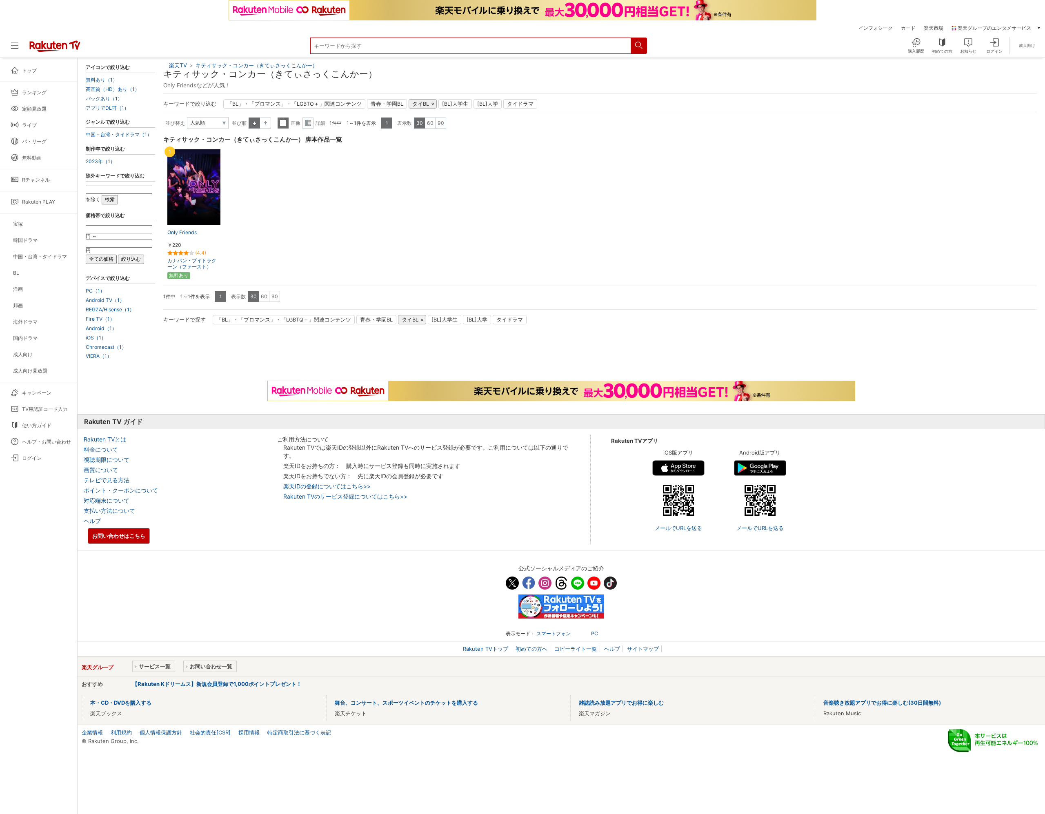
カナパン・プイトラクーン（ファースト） (191, 263)
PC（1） (95, 291)
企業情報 (92, 732)
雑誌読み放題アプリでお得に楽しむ (621, 702)
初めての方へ (531, 648)
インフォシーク (875, 28)
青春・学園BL (387, 104)
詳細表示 (308, 123)
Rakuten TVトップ (486, 648)
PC (594, 633)
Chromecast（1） (106, 347)
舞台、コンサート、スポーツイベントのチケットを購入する (406, 702)
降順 (265, 123)
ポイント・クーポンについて (121, 490)
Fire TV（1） (100, 319)
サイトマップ (643, 648)
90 (441, 123)
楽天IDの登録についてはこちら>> (327, 486)
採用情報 (249, 732)
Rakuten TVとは (105, 439)
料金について (101, 449)
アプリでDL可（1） (107, 108)
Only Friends (182, 232)
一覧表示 (283, 123)
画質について (101, 469)
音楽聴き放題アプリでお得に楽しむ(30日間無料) (882, 702)
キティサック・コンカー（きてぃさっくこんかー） (257, 65)
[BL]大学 (487, 104)
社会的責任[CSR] (210, 732)
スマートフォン (553, 633)
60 (430, 123)
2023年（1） (100, 161)
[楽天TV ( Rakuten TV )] (54, 49)
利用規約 (121, 732)
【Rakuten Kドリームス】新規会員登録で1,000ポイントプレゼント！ (217, 684)
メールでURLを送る (678, 528)
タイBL (420, 104)
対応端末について (106, 500)
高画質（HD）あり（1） (113, 89)
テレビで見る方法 (106, 480)
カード (908, 28)
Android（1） (101, 328)
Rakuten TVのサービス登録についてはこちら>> (345, 496)
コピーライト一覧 (575, 648)
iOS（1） (96, 338)
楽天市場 (933, 28)
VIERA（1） (99, 356)
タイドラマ (520, 104)
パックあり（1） (104, 99)
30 (419, 123)
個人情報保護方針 (161, 732)
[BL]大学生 (455, 104)
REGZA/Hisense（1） (110, 310)
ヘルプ (92, 520)
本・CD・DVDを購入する (120, 702)
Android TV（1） (105, 300)
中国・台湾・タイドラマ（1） (119, 135)
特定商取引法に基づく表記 (299, 732)
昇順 (254, 123)
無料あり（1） (102, 80)
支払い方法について (109, 510)
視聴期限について (106, 459)
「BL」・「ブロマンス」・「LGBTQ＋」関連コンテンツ (294, 104)
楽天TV (178, 65)
